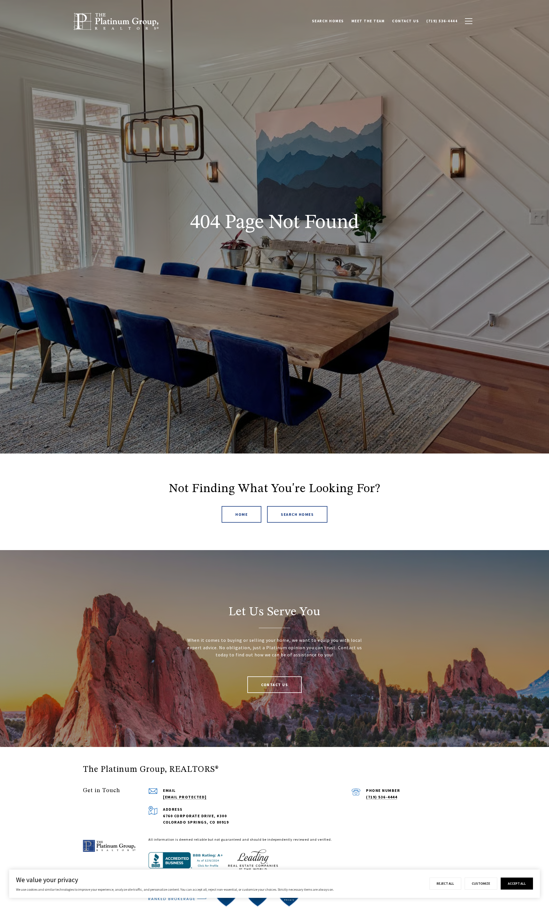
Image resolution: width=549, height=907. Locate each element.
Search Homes (297, 514)
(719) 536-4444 (381, 797)
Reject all (445, 883)
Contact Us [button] (274, 684)
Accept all (517, 883)
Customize (481, 883)
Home (241, 514)
